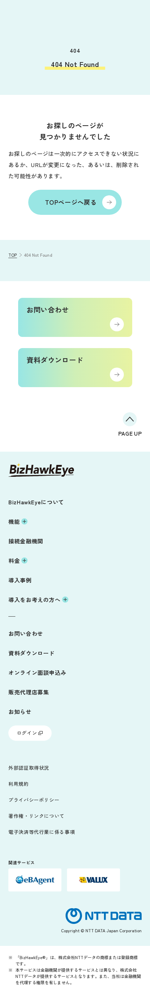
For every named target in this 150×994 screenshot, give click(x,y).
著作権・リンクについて (36, 815)
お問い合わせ (25, 633)
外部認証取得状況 (28, 767)
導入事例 (20, 580)
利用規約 (18, 783)
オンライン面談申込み (37, 672)
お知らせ (20, 711)
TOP (12, 255)
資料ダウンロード (31, 653)
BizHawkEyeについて (36, 502)
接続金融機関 (25, 541)
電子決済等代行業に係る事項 (41, 831)
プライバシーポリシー (33, 799)
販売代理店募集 (28, 692)
